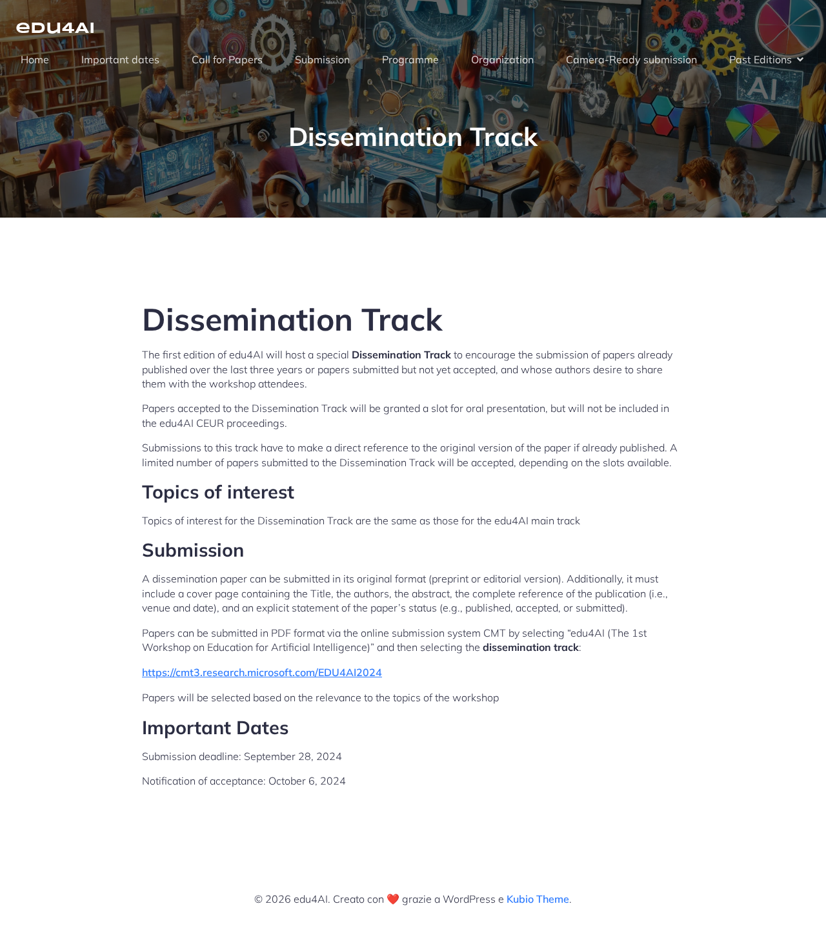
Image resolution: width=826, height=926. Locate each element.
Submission (322, 59)
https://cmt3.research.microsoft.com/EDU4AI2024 (262, 672)
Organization (502, 59)
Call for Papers (227, 59)
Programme (410, 59)
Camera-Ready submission (631, 59)
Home (35, 59)
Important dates (120, 59)
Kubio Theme (538, 898)
